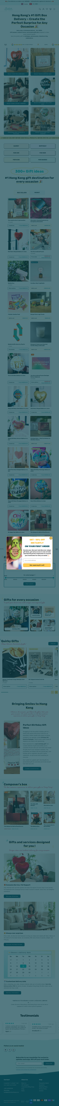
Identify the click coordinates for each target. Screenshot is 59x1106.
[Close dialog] (51, 538)
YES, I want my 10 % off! (37, 565)
